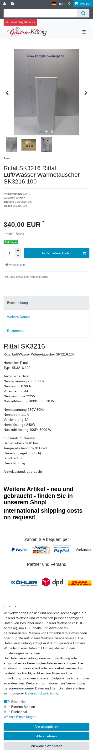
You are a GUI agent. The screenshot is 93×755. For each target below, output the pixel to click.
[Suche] (83, 13)
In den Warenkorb (55, 253)
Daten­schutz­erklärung (41, 693)
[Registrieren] (13, 3)
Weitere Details (18, 317)
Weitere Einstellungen (20, 717)
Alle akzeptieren (47, 726)
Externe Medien (23, 707)
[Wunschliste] (69, 3)
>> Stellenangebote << (20, 22)
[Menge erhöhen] (18, 250)
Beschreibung (17, 303)
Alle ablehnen (46, 736)
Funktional (19, 712)
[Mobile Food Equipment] (24, 583)
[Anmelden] (5, 3)
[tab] (46, 303)
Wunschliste (16, 264)
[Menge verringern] (18, 255)
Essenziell (18, 702)
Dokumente (16, 331)
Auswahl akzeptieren (46, 746)
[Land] (54, 3)
